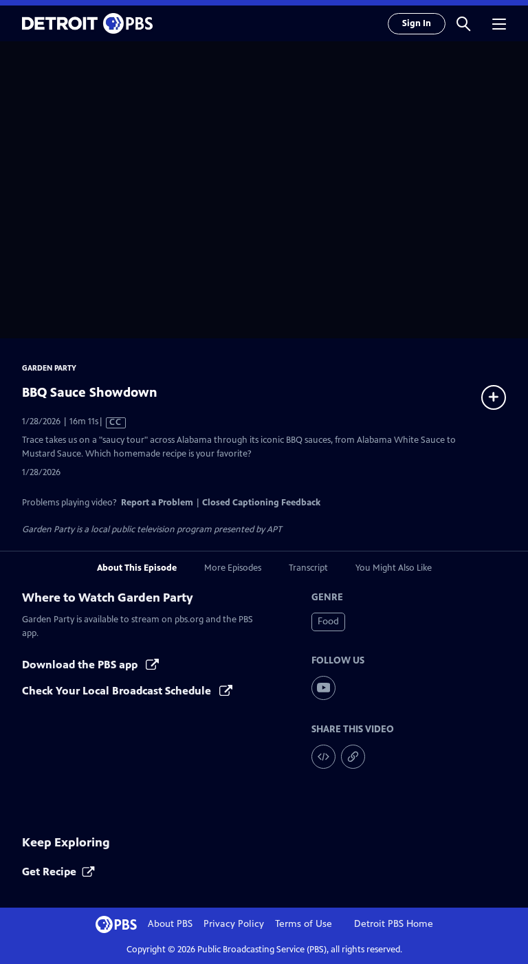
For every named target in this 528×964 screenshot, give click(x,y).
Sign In (416, 23)
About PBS (170, 924)
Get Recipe (49, 871)
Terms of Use (303, 924)
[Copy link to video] (353, 757)
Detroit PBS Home (393, 924)
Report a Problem (157, 502)
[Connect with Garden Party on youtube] (323, 688)
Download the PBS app (81, 664)
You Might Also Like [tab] (393, 567)
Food (328, 621)
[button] (463, 23)
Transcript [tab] (308, 567)
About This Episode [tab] (137, 567)
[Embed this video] (323, 757)
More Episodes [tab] (232, 567)
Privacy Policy (234, 924)
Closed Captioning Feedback (261, 502)
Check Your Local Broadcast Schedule (118, 690)
